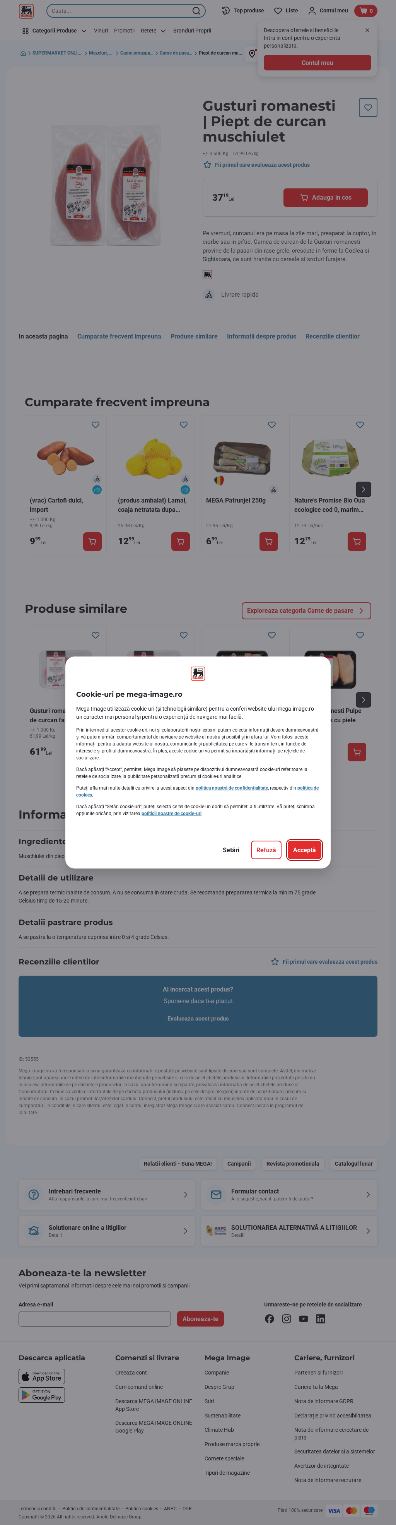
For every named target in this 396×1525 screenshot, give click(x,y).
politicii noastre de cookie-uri (171, 813)
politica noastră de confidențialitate (232, 788)
